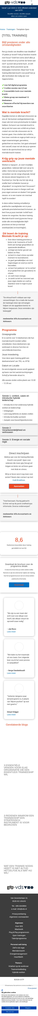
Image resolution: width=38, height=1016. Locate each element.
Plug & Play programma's (19, 932)
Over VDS (19, 926)
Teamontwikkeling (18, 969)
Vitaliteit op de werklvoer (19, 966)
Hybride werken (18, 972)
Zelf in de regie (19, 948)
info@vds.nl (22, 909)
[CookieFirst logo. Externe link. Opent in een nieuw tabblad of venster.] (2, 990)
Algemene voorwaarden (19, 917)
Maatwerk (19, 929)
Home (2, 29)
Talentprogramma (19, 938)
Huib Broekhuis (19, 480)
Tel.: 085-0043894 (19, 906)
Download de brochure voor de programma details (19, 565)
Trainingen (10, 29)
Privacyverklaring (19, 914)
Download (19, 585)
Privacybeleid (32, 988)
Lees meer (11, 632)
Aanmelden (19, 486)
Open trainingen (19, 935)
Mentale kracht (18, 951)
